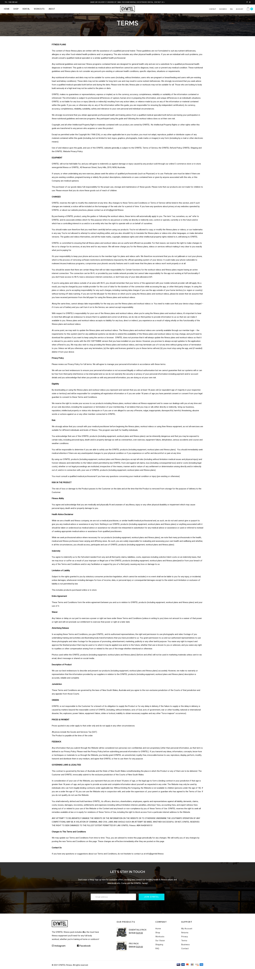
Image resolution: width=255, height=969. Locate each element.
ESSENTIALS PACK (137, 930)
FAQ (231, 9)
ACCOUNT (239, 9)
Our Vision (160, 940)
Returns (184, 932)
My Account (186, 928)
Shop (157, 932)
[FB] (88, 945)
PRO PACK (134, 943)
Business (185, 944)
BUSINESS (223, 9)
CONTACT (212, 9)
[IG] (63, 945)
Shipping (159, 944)
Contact (185, 948)
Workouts (159, 936)
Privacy (184, 936)
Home (158, 928)
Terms (184, 940)
